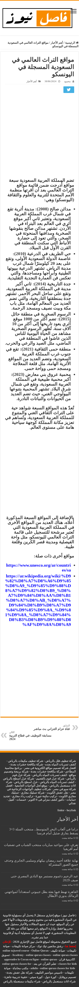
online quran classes (38, 955)
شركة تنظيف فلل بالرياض (60, 761)
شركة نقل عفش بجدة (20, 972)
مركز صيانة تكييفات (23, 946)
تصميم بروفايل (67, 977)
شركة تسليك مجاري (33, 792)
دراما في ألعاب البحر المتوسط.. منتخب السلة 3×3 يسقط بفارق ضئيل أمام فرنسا (43, 831)
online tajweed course (16, 950)
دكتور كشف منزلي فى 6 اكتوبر (46, 799)
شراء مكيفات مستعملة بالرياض (21, 981)
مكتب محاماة (20, 968)
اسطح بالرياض (23, 782)
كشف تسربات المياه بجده (60, 764)
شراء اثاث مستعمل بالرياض (59, 981)
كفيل (11, 799)
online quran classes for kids (57, 968)
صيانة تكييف (58, 950)
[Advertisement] (39, 136)
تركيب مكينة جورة (46, 796)
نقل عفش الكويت (57, 792)
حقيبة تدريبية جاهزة (15, 977)
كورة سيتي (36, 977)
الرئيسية (70, 42)
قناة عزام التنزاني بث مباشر (52, 727)
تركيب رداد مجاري (22, 796)
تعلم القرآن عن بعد (45, 963)
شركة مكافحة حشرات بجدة (47, 771)
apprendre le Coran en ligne (21, 959)
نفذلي (72, 803)
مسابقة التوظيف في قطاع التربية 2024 (30, 736)
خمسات (21, 799)
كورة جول (50, 977)
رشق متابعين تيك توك (50, 946)
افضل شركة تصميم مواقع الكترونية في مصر (50, 768)
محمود (67, 81)
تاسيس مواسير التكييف (49, 972)
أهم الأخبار (57, 42)
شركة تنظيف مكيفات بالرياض (25, 761)
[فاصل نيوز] (39, 17)
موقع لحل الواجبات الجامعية (31, 785)
